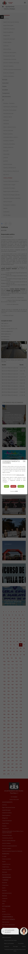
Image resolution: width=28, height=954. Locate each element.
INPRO (16, 491)
